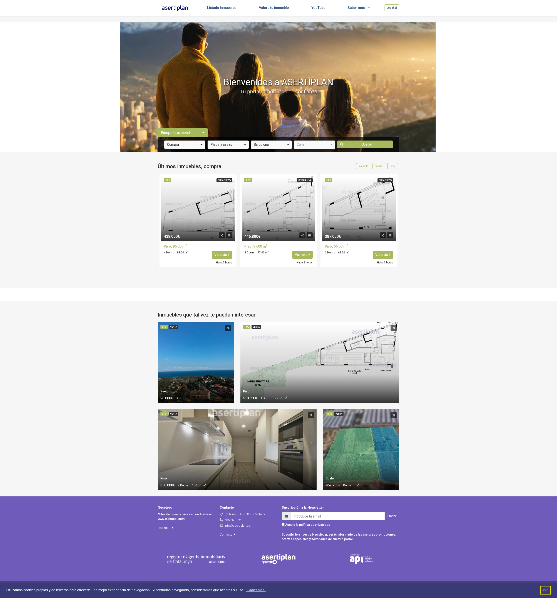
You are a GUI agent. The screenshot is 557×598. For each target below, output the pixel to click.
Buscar (367, 144)
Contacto (226, 534)
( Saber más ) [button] (256, 590)
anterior (379, 166)
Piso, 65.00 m (336, 246)
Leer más (164, 527)
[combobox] (184, 145)
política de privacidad (314, 524)
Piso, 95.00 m (175, 246)
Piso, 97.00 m (255, 246)
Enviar (391, 516)
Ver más (221, 255)
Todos (393, 166)
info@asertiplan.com (239, 525)
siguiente (363, 166)
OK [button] (545, 590)
